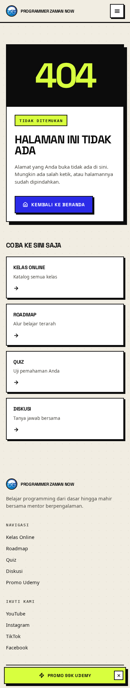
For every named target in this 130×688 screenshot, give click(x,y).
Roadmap (17, 548)
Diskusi (14, 571)
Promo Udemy (22, 582)
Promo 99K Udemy (69, 675)
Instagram (18, 624)
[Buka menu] (117, 11)
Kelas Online (20, 537)
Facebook (17, 647)
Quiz (11, 559)
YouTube (15, 613)
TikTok (13, 636)
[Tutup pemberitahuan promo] (118, 675)
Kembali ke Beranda (58, 205)
